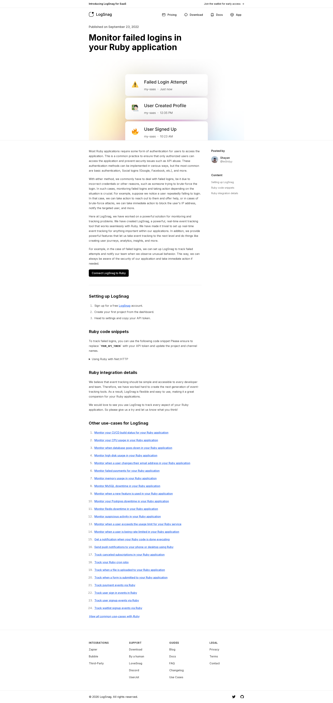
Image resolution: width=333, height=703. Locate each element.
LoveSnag (135, 663)
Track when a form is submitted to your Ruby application (131, 577)
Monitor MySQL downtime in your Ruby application (127, 486)
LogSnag (124, 305)
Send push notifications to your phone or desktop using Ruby (133, 547)
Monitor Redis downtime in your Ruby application (126, 509)
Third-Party (96, 663)
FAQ (172, 663)
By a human (136, 656)
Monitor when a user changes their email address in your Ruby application (142, 463)
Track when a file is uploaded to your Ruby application (129, 570)
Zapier (93, 649)
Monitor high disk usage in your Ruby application (125, 455)
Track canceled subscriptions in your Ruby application (129, 554)
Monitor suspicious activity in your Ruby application (127, 516)
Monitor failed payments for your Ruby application (127, 470)
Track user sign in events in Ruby (115, 592)
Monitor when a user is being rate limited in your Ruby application (136, 531)
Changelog (176, 670)
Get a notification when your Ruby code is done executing (132, 539)
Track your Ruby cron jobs (111, 562)
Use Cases (176, 677)
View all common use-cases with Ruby (114, 616)
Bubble (93, 656)
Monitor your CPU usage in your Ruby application (126, 440)
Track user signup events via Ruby (116, 600)
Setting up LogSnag (222, 182)
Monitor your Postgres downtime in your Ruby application (131, 501)
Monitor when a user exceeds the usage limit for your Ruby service (137, 524)
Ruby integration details (224, 193)
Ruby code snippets (222, 187)
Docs (172, 656)
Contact (215, 663)
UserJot (134, 677)
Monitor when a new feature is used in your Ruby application (133, 493)
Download (135, 649)
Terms (214, 656)
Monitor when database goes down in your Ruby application (133, 448)
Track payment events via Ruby (114, 585)
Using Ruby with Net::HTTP (110, 359)
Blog (172, 649)
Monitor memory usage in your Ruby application (125, 478)
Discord (134, 670)
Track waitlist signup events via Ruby (118, 608)
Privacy (214, 649)
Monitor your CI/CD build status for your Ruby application (131, 432)
